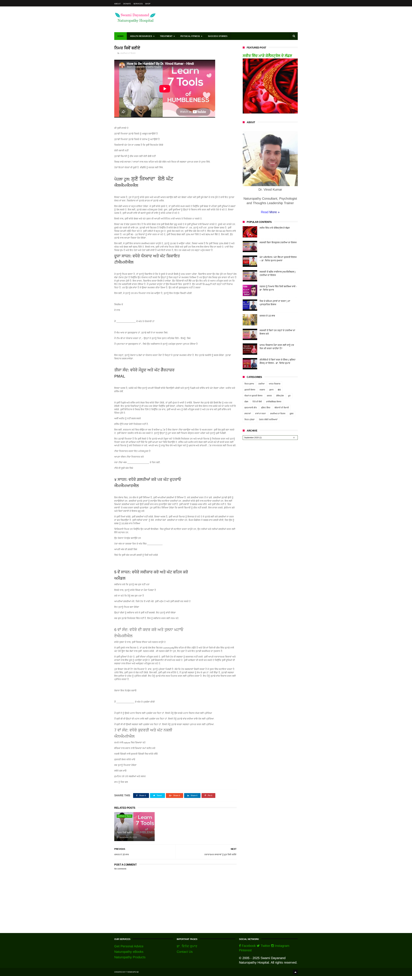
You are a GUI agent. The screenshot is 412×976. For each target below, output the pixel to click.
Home (120, 36)
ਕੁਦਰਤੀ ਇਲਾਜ (249, 390)
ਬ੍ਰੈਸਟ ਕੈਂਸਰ (265, 408)
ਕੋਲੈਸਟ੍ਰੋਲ (280, 396)
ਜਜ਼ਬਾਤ (262, 390)
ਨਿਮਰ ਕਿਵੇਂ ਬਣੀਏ (124, 832)
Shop (147, 4)
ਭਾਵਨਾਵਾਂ (247, 413)
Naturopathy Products (129, 957)
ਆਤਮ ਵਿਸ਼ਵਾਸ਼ (274, 384)
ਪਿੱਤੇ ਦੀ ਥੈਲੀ (257, 402)
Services (138, 4)
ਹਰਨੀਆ (261, 384)
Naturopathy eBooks (128, 951)
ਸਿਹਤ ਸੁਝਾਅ (249, 384)
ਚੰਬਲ (246, 402)
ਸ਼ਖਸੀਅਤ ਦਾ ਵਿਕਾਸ (128, 53)
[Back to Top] (295, 972)
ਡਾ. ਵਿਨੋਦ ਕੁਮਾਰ (187, 946)
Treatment (166, 36)
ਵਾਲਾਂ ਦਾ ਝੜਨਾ (260, 413)
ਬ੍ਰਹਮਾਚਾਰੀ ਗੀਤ (250, 408)
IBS (279, 390)
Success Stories (218, 36)
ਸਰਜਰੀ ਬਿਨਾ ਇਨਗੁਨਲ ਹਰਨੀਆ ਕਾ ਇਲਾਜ (278, 242)
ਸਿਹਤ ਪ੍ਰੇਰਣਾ (249, 419)
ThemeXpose (132, 972)
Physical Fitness (190, 36)
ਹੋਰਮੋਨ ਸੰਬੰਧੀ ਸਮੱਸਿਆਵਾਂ (268, 419)
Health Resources (141, 36)
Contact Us (185, 951)
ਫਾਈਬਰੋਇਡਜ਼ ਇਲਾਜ (273, 402)
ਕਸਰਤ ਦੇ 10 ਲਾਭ (267, 315)
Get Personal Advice (128, 946)
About (117, 4)
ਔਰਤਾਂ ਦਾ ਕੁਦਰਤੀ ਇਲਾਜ (253, 396)
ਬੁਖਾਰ (271, 390)
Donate (127, 4)
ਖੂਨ (289, 396)
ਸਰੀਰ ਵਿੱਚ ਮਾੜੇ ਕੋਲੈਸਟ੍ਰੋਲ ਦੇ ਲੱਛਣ (267, 56)
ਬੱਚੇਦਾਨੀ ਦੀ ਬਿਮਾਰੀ (282, 408)
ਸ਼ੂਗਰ (291, 413)
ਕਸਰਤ (269, 396)
